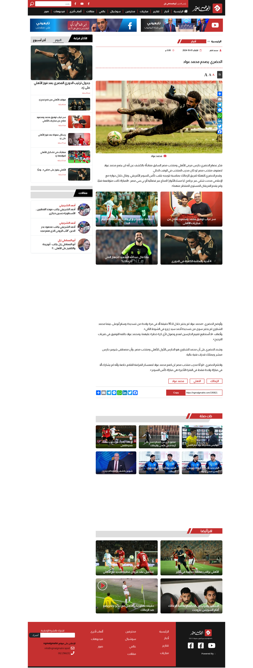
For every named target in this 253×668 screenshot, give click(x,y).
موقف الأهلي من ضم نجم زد (52, 99)
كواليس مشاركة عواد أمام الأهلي (203, 445)
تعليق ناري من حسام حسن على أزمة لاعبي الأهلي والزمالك (160, 444)
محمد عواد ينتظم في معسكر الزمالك (161, 470)
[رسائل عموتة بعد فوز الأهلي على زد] (79, 139)
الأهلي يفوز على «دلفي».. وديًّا (51, 169)
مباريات (144, 11)
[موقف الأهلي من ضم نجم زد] (79, 104)
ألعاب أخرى (76, 11)
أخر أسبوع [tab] (39, 40)
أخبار (166, 11)
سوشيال (115, 11)
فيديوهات (59, 11)
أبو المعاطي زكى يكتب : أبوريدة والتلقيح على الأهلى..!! (58, 246)
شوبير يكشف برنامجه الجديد (119, 471)
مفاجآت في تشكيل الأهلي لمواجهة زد (53, 154)
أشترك (35, 635)
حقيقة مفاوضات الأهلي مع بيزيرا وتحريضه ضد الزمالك (128, 607)
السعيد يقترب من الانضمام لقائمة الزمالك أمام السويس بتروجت (193, 607)
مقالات (90, 11)
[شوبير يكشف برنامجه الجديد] (116, 462)
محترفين (130, 11)
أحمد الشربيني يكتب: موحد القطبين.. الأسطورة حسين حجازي (55, 211)
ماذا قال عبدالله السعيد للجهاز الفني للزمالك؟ (127, 259)
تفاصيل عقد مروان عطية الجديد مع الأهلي (128, 571)
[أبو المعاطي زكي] (84, 244)
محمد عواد (178, 381)
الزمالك (214, 381)
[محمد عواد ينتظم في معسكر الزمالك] (159, 462)
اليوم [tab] (58, 40)
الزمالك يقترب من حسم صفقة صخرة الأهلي (117, 444)
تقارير (156, 11)
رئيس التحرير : (175, 3)
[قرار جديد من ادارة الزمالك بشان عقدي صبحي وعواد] (202, 462)
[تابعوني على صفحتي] (83, 25)
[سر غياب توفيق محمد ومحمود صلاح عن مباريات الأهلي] (191, 209)
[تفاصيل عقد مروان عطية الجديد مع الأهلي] (127, 557)
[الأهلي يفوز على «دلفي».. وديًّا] (79, 174)
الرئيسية (179, 11)
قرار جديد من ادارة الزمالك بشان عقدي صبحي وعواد (203, 470)
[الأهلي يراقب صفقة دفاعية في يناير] (191, 557)
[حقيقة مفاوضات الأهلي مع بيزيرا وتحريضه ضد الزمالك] (127, 595)
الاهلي (197, 381)
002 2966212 (64, 653)
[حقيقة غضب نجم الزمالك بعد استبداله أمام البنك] (127, 209)
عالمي (102, 11)
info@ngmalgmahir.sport (57, 648)
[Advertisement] (14, 44)
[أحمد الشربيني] (84, 209)
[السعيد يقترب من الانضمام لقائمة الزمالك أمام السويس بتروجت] (191, 595)
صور (46, 11)
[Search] (32, 3)
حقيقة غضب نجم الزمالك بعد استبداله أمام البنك (126, 221)
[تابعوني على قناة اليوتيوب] (181, 25)
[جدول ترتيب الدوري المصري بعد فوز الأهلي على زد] (61, 62)
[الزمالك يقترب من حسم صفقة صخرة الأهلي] (116, 436)
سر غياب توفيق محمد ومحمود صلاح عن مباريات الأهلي (191, 221)
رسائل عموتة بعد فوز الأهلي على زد (52, 136)
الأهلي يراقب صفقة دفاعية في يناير (197, 571)
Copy (176, 392)
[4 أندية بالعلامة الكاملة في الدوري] (191, 247)
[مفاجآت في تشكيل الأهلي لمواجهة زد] (79, 156)
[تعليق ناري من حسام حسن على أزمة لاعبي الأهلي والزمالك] (159, 436)
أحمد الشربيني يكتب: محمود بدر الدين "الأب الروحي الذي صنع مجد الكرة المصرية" (57, 228)
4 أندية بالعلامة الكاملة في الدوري (191, 261)
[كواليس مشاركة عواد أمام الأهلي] (202, 436)
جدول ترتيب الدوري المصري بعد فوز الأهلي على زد (62, 85)
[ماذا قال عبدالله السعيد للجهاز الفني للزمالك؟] (127, 247)
